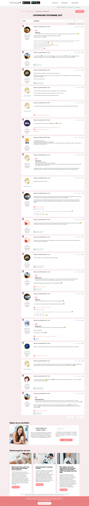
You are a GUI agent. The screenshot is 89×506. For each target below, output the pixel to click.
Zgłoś (82, 26)
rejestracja (70, 7)
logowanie (77, 7)
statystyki (55, 2)
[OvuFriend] (15, 3)
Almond (27, 201)
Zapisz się (66, 440)
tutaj (60, 436)
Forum (22, 11)
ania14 (27, 145)
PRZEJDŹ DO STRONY (44, 503)
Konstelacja (27, 351)
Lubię (79, 26)
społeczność (74, 2)
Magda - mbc (27, 328)
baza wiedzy (65, 2)
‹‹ (66, 21)
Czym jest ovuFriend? (61, 7)
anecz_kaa (27, 163)
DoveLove (27, 78)
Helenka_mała (27, 34)
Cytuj (75, 26)
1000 (27, 60)
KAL (27, 128)
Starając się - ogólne (29, 11)
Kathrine (27, 384)
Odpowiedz (79, 11)
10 (78, 20)
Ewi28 (27, 227)
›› (82, 21)
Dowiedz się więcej (47, 500)
